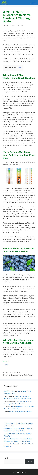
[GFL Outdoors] (5, 2)
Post (6, 364)
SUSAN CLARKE (9, 391)
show (19, 67)
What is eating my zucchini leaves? (20, 412)
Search (6, 458)
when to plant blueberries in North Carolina (19, 375)
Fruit (6, 372)
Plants (18, 372)
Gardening (12, 372)
